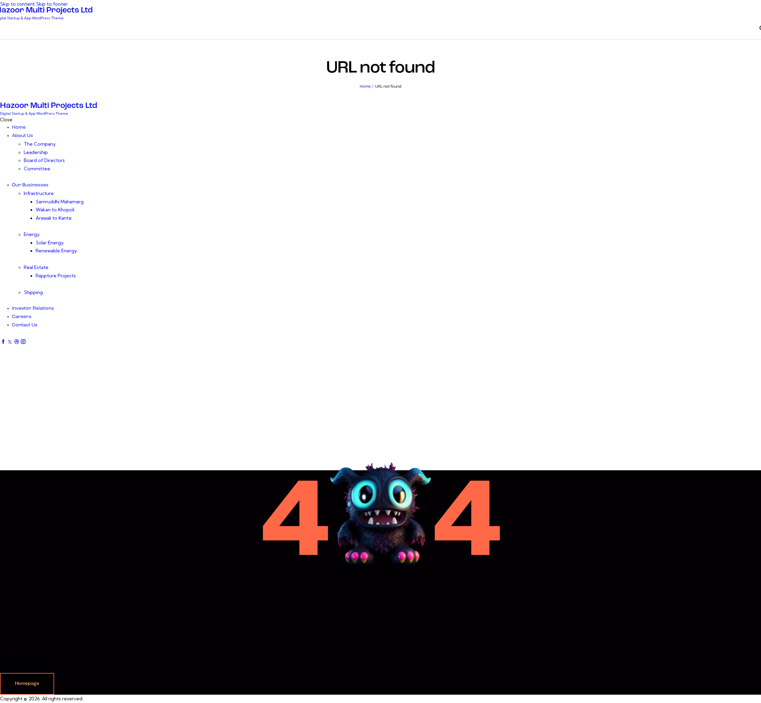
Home (365, 87)
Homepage (27, 683)
